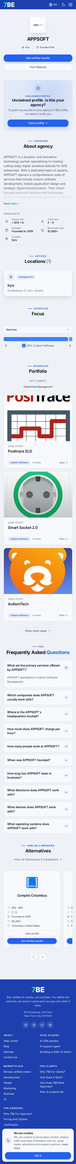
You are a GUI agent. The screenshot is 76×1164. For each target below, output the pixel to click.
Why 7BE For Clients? (52, 1071)
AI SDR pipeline (49, 1040)
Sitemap (9, 1051)
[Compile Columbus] (32, 882)
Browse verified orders (17, 1071)
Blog (6, 1046)
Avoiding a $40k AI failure (55, 1051)
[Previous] (6, 345)
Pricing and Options (15, 1119)
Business (9, 1093)
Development (12, 1077)
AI (5, 1099)
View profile (32, 933)
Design (8, 1082)
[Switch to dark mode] (63, 4)
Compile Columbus (32, 895)
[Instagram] (34, 1025)
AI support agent (50, 1046)
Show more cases (36, 630)
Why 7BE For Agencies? (18, 1113)
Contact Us (10, 1057)
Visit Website (38, 67)
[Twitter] (42, 1025)
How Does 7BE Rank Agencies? (52, 1084)
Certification (11, 1124)
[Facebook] (26, 1025)
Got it (38, 1155)
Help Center (11, 1040)
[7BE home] (38, 989)
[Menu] (70, 5)
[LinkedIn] (50, 1025)
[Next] (70, 345)
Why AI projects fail (51, 1091)
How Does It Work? (51, 1077)
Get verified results (38, 57)
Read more (10, 203)
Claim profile (36, 123)
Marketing (10, 1088)
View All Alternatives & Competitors (36, 859)
